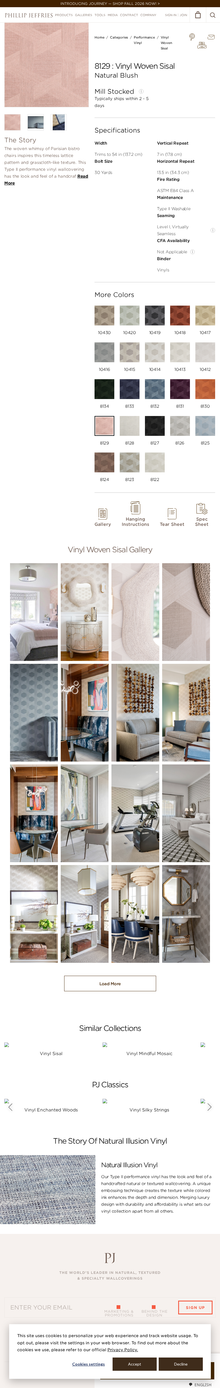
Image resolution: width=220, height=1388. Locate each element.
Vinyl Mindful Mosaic (149, 1053)
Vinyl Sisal (51, 1053)
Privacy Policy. (122, 1349)
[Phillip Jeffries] (29, 15)
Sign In (170, 15)
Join (183, 15)
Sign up (195, 1307)
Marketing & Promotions (119, 1313)
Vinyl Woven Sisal (166, 42)
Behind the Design (155, 1313)
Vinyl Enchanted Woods (51, 1110)
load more (110, 983)
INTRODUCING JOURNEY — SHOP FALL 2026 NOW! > (110, 3)
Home (99, 37)
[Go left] (10, 1107)
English (203, 1384)
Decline (181, 1364)
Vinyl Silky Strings (149, 1110)
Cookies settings (88, 1364)
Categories (119, 37)
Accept (134, 1364)
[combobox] (200, 1384)
